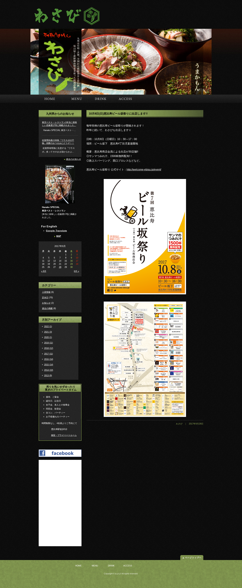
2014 (48, 370)
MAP (58, 236)
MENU (75, 99)
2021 (48, 332)
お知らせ (46, 303)
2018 (48, 348)
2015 (48, 364)
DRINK (99, 99)
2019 (48, 343)
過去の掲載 (47, 308)
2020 (48, 337)
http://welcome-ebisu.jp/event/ (144, 169)
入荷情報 (46, 292)
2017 (48, 354)
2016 (48, 359)
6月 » (76, 271)
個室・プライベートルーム (64, 435)
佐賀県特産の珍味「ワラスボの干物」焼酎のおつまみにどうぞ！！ (58, 141)
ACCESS (124, 99)
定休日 (45, 297)
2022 (48, 326)
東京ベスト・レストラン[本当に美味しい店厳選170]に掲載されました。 (59, 124)
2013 (48, 375)
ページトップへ (191, 557)
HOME (46, 99)
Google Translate (56, 230)
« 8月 (43, 271)
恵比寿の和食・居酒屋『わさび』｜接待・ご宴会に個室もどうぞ (67, 14)
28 (60, 267)
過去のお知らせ (73, 159)
